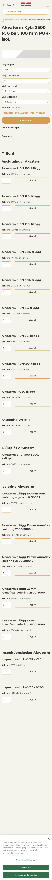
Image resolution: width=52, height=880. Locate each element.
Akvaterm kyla (24, 19)
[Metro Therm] (26, 5)
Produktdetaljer (10, 127)
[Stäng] (49, 839)
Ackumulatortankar (15, 19)
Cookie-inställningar (26, 860)
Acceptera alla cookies (26, 875)
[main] (26, 857)
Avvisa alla (26, 867)
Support (10, 5)
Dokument (7, 136)
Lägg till (32, 180)
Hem (3, 19)
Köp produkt (26, 120)
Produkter (7, 19)
